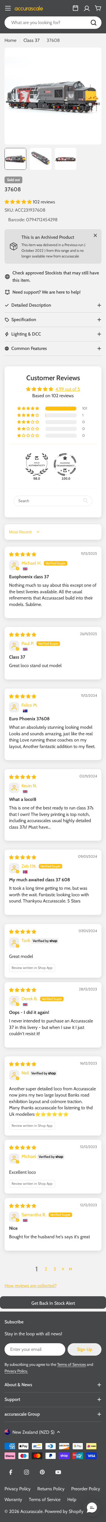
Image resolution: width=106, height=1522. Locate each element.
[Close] (95, 235)
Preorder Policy (85, 1488)
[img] (22, 554)
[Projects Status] (75, 8)
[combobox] (53, 22)
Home (10, 40)
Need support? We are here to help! (46, 292)
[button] (19, 202)
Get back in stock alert (53, 1303)
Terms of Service (44, 1499)
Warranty (13, 1499)
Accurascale (31, 1511)
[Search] (93, 22)
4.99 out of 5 (67, 389)
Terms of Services (71, 1364)
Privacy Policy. (16, 1370)
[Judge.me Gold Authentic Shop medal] (36, 464)
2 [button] (46, 1269)
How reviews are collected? (31, 1285)
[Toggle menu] (8, 8)
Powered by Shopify (64, 1511)
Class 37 (31, 40)
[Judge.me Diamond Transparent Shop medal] (65, 464)
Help (71, 1499)
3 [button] (54, 1269)
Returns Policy (50, 1488)
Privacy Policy (18, 1488)
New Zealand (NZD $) (33, 1432)
